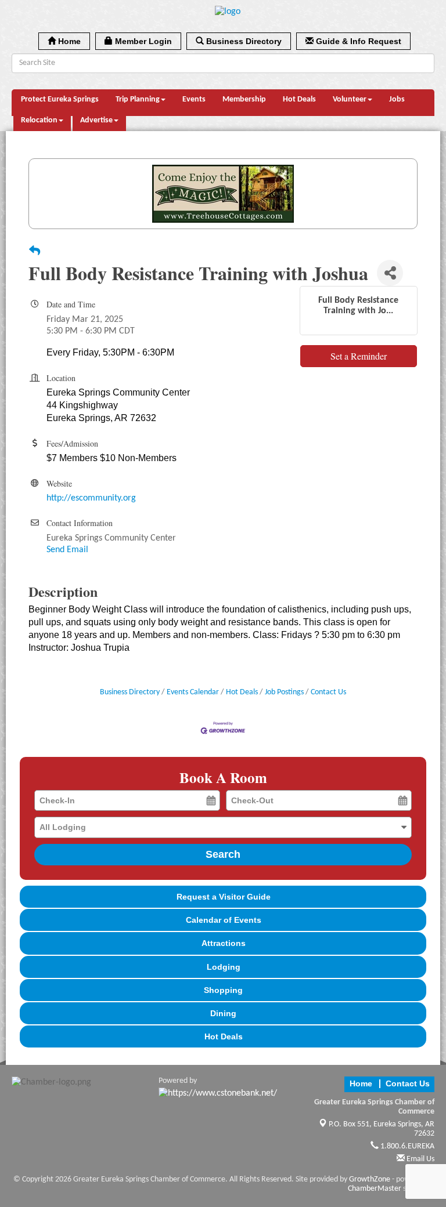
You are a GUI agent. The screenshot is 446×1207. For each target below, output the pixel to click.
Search (223, 854)
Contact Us (328, 692)
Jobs (397, 99)
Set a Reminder (358, 356)
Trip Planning (138, 99)
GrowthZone (369, 1179)
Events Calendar (193, 692)
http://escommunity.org (91, 498)
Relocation (39, 120)
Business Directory (130, 692)
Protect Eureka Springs (60, 99)
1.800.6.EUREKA (406, 1146)
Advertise (96, 120)
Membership (244, 99)
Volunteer (349, 99)
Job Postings (284, 692)
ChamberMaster (374, 1188)
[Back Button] (34, 252)
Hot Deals (299, 99)
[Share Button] (390, 273)
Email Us (419, 1159)
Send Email (67, 549)
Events (194, 99)
